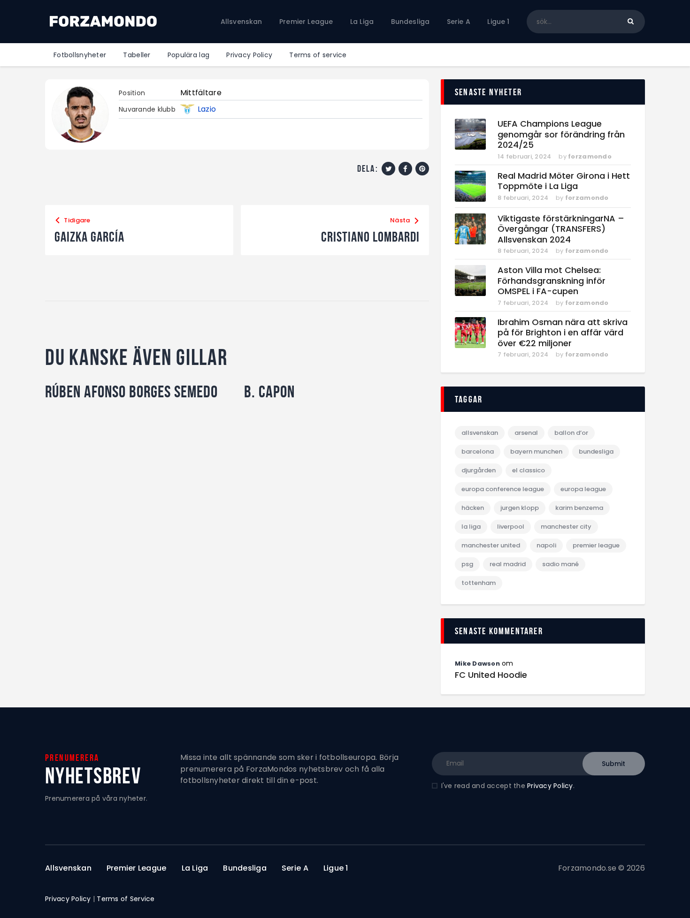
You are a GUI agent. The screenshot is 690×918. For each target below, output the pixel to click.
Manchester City (566, 526)
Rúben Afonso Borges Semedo (131, 392)
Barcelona (477, 451)
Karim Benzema (579, 507)
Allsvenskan (479, 432)
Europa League (583, 489)
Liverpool (510, 526)
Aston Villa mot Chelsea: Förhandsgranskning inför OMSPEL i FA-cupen (552, 281)
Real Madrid (508, 564)
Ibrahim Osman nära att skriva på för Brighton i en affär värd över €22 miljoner (563, 333)
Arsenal (526, 432)
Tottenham (478, 582)
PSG (467, 564)
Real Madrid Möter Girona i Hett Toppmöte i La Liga (564, 181)
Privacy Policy (550, 785)
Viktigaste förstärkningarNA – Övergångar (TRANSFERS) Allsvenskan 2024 (561, 229)
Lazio (207, 109)
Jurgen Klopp (519, 507)
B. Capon (269, 392)
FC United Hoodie (491, 675)
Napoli (546, 545)
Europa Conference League (502, 489)
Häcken (472, 507)
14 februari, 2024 (524, 156)
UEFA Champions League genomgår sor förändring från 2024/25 (561, 135)
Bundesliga (596, 451)
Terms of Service (125, 898)
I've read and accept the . (508, 785)
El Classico (528, 470)
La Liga (471, 526)
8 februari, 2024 (523, 197)
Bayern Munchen (536, 451)
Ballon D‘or (571, 432)
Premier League (596, 545)
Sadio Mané (560, 564)
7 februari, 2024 (523, 302)
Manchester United (490, 545)
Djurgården (478, 470)
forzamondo (590, 156)
